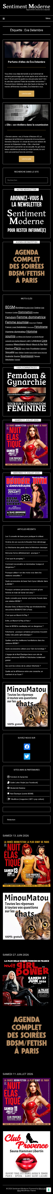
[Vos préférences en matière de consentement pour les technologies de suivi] (48, 1189)
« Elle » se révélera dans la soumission (26, 124)
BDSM (10, 307)
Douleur (36, 312)
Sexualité (9, 352)
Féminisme (30, 327)
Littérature (36, 341)
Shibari (21, 352)
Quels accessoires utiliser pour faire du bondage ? (25, 649)
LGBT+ (28, 341)
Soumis (17, 356)
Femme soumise (17, 322)
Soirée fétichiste (42, 352)
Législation (9, 344)
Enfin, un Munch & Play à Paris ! (18, 621)
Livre (44, 340)
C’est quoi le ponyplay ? (14, 559)
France (39, 323)
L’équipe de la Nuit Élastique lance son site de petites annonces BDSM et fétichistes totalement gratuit (25, 657)
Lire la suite (26, 94)
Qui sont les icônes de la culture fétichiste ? (23, 666)
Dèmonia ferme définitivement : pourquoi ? (22, 553)
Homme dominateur (15, 331)
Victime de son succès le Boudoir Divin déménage (25, 542)
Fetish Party (32, 323)
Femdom (10, 317)
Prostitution (35, 348)
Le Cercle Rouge (38, 337)
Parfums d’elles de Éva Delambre (26, 61)
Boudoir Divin (29, 308)
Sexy (16, 352)
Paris (17, 348)
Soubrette (9, 356)
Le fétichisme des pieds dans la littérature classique (26, 547)
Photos (23, 349)
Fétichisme (41, 326)
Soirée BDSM (33, 352)
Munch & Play (37, 344)
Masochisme (20, 344)
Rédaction (11, 820)
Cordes (15, 312)
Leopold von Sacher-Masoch (15, 341)
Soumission (27, 356)
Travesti (17, 360)
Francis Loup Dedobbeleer (16, 327)
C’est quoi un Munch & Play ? (17, 615)
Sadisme (43, 349)
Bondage (20, 307)
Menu (48, 18)
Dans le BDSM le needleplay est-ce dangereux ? (24, 626)
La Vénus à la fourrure (23, 337)
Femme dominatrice (31, 317)
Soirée (26, 352)
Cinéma (37, 308)
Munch (29, 344)
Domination (25, 312)
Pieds (28, 349)
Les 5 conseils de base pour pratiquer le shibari (24, 536)
